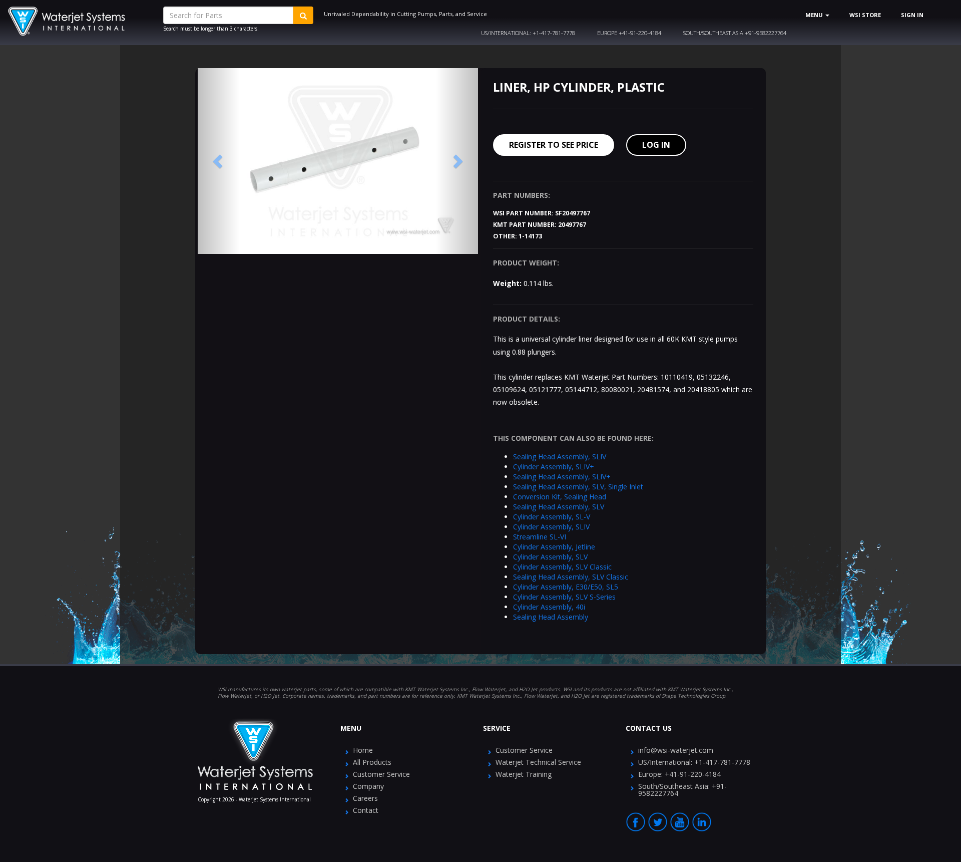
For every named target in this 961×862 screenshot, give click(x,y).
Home (363, 750)
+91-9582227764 (734, 33)
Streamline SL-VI (539, 536)
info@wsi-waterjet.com (675, 750)
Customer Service (381, 774)
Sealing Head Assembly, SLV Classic (570, 577)
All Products (372, 762)
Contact (365, 810)
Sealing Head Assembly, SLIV (559, 456)
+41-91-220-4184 (629, 33)
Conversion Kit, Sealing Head (559, 496)
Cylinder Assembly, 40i (549, 607)
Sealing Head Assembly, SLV (558, 506)
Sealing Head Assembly (550, 617)
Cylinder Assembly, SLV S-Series (564, 597)
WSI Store (865, 15)
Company (368, 786)
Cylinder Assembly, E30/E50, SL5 (565, 587)
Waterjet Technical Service (538, 762)
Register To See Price (553, 144)
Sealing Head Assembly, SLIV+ (562, 476)
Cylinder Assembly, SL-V (551, 516)
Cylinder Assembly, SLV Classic (562, 566)
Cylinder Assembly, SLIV (551, 526)
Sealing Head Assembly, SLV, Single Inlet (578, 486)
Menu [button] (814, 15)
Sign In (912, 15)
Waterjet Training (524, 774)
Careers (365, 798)
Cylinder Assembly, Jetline (554, 546)
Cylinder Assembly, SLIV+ (553, 466)
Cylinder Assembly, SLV (550, 556)
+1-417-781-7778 (528, 33)
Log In (656, 144)
